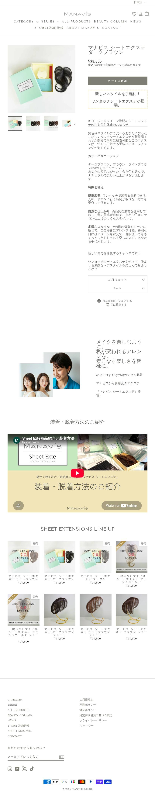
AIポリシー (87, 725)
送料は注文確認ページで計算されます (118, 65)
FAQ (118, 288)
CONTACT (111, 27)
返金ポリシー (88, 710)
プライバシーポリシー (93, 720)
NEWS (135, 21)
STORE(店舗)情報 (49, 27)
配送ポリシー (88, 704)
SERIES (48, 21)
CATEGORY (25, 21)
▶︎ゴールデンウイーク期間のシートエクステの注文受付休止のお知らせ (117, 122)
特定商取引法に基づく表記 (96, 715)
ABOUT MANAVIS (83, 27)
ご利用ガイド (117, 279)
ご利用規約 (86, 699)
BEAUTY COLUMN (110, 21)
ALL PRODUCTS (76, 21)
